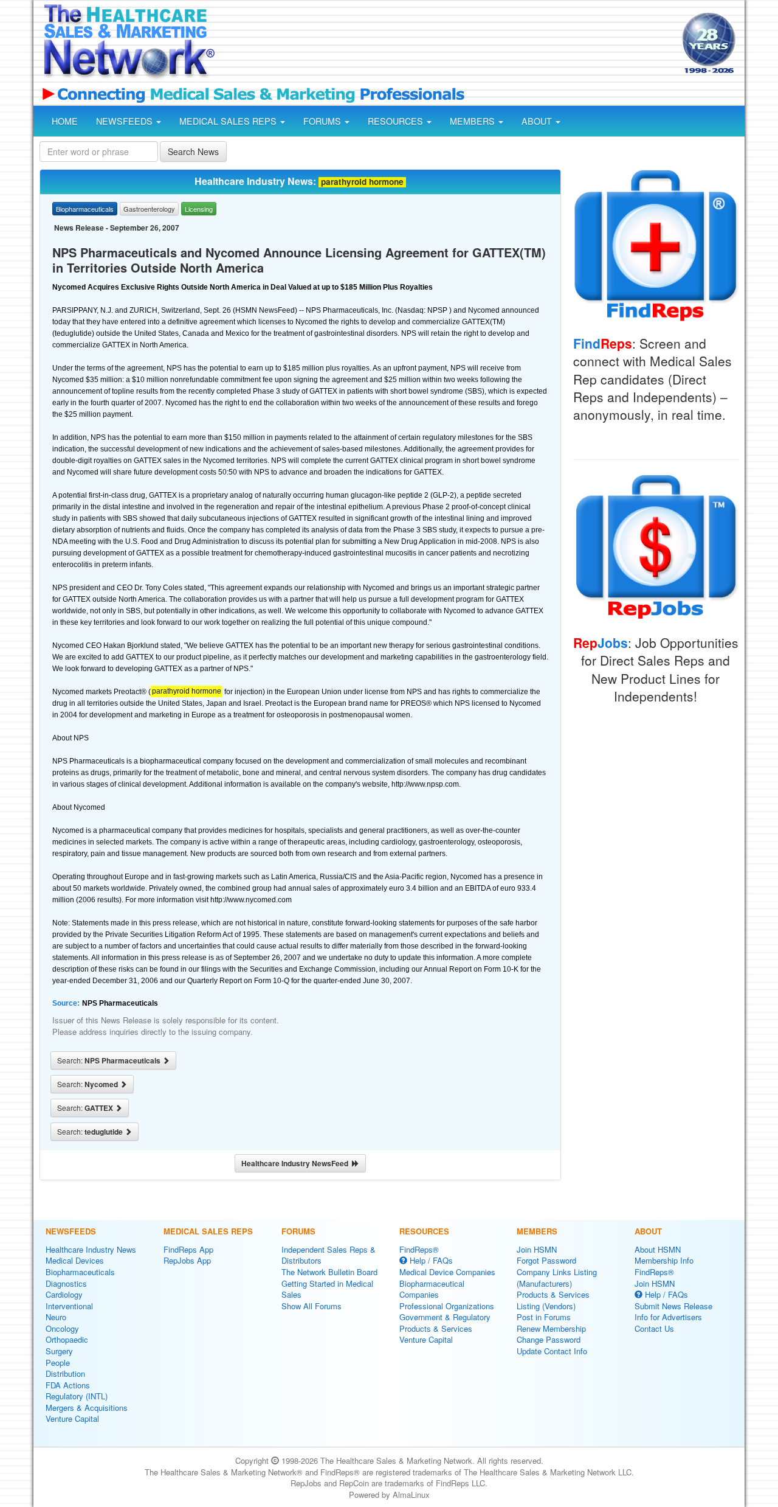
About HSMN (658, 1249)
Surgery (59, 1351)
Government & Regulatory (445, 1317)
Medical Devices (75, 1260)
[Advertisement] (447, 44)
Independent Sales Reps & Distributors (328, 1255)
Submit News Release (673, 1306)
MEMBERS (473, 121)
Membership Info (664, 1260)
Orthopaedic (67, 1339)
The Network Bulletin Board (329, 1272)
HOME (65, 121)
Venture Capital (72, 1418)
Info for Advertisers (668, 1317)
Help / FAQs (430, 1260)
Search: (109, 1060)
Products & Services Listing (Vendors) (553, 1300)
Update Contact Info (552, 1351)
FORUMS (323, 121)
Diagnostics (66, 1283)
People (58, 1362)
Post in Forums (544, 1317)
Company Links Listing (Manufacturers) (557, 1277)
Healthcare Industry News (91, 1249)
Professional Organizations (446, 1306)
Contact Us (654, 1328)
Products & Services (435, 1328)
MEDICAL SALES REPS (229, 121)
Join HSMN (537, 1249)
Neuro (56, 1317)
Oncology (62, 1328)
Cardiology (64, 1294)
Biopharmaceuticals (80, 1272)
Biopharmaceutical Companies (431, 1289)
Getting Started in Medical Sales (327, 1289)
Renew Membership (551, 1328)
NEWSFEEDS (125, 121)
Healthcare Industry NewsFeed (296, 1163)
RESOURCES (396, 121)
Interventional (69, 1306)
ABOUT (538, 121)
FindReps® (419, 1249)
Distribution (65, 1373)
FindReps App (188, 1249)
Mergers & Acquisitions (87, 1407)
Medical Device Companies (447, 1272)
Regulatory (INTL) (77, 1396)
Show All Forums (311, 1306)
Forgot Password (546, 1260)
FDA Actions (68, 1385)
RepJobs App (187, 1260)
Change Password (548, 1339)
